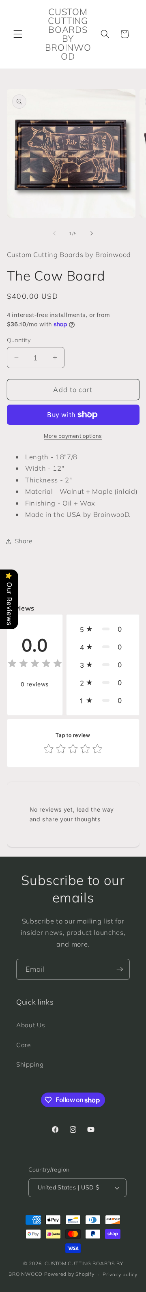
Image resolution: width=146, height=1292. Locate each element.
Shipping (29, 1064)
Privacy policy (120, 1274)
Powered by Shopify (69, 1274)
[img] (34, 665)
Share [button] (23, 541)
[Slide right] (92, 233)
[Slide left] (54, 233)
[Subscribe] (119, 969)
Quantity (19, 340)
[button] (18, 34)
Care (23, 1045)
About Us (30, 1025)
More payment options (73, 436)
